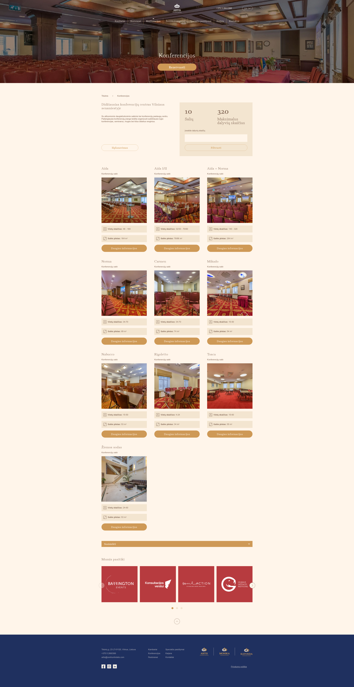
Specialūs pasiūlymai (200, 21)
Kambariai (120, 21)
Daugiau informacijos (124, 248)
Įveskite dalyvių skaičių (195, 131)
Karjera (220, 21)
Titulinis (104, 96)
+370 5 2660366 (108, 653)
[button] (252, 585)
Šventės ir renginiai (175, 21)
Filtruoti (216, 147)
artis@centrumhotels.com (112, 657)
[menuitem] (245, 8)
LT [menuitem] (245, 8)
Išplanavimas (120, 147)
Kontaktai (234, 21)
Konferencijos (153, 21)
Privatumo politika (239, 667)
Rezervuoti (177, 67)
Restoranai (135, 21)
